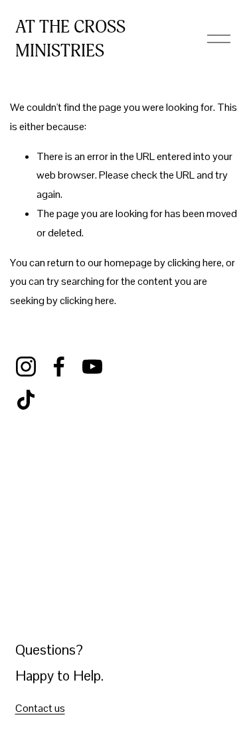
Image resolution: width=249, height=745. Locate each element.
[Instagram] (26, 366)
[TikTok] (26, 399)
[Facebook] (59, 366)
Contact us (40, 708)
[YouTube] (92, 366)
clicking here (194, 263)
